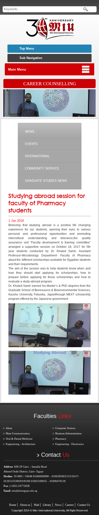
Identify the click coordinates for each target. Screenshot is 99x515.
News (58, 505)
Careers (69, 505)
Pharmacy (60, 438)
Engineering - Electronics (69, 444)
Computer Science (65, 428)
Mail (36, 505)
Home (12, 505)
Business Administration (68, 433)
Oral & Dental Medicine (19, 438)
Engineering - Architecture (20, 444)
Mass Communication (18, 433)
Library (47, 505)
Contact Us (83, 505)
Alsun (9, 428)
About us (25, 505)
